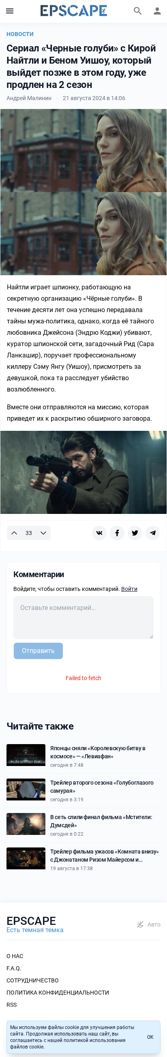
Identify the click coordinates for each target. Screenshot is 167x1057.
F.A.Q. (13, 968)
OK (150, 1037)
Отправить (38, 651)
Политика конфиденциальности (57, 992)
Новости (20, 34)
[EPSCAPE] (74, 11)
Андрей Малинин (28, 98)
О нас (14, 956)
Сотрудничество (32, 980)
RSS (11, 1004)
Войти (129, 589)
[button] (9, 11)
